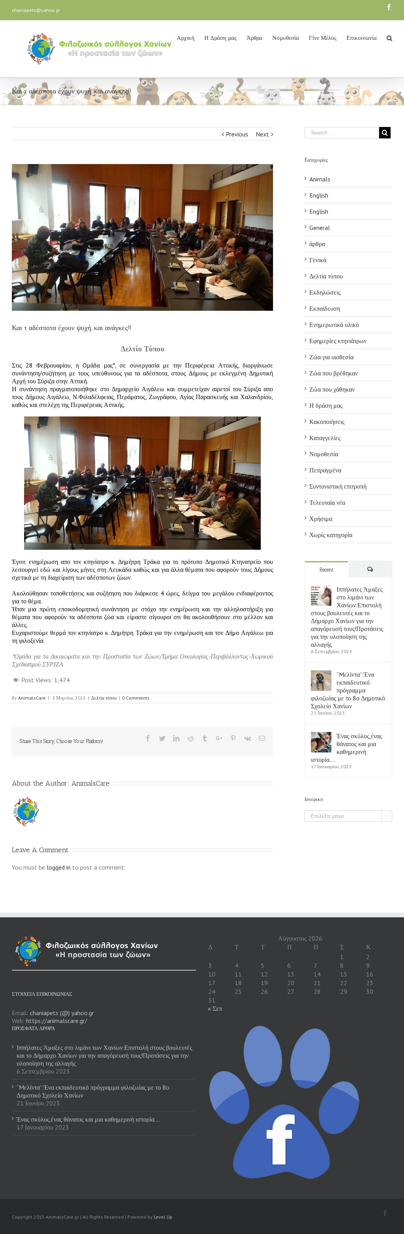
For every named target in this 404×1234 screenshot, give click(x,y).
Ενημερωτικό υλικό (334, 325)
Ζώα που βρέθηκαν (333, 373)
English (318, 195)
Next (262, 134)
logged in (59, 867)
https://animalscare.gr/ (56, 1021)
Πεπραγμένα (325, 470)
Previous (237, 134)
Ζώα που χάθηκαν (332, 389)
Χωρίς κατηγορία (330, 535)
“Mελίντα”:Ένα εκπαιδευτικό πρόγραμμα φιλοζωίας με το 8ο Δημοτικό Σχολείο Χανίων (348, 690)
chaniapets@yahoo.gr (36, 10)
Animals (319, 179)
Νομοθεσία (323, 454)
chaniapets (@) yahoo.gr (62, 1013)
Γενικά (317, 260)
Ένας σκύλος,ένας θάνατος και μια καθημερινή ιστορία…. (346, 748)
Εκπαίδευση (324, 308)
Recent (326, 570)
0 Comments (136, 698)
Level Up (163, 1217)
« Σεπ (215, 1008)
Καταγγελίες (324, 438)
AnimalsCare (32, 698)
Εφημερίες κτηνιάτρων (338, 341)
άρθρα (317, 244)
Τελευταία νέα (327, 502)
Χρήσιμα (320, 519)
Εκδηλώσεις (324, 292)
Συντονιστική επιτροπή (338, 486)
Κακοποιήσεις (326, 422)
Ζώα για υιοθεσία (331, 357)
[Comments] (370, 569)
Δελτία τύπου (104, 698)
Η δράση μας (325, 405)
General (319, 227)
